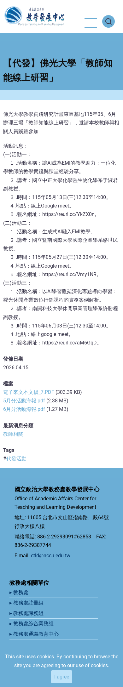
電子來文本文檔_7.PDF (28, 392)
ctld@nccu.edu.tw (50, 556)
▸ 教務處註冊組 (27, 603)
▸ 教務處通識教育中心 (34, 634)
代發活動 (16, 459)
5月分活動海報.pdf (24, 401)
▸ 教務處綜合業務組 (32, 624)
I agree (61, 677)
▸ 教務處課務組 (27, 613)
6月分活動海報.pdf (24, 409)
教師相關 (13, 434)
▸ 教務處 (19, 592)
